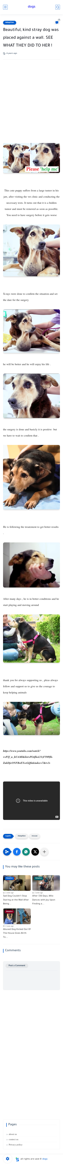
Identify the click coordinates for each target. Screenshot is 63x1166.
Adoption (9, 23)
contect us (13, 1139)
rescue (34, 836)
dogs (31, 7)
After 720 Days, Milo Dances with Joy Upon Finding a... (43, 900)
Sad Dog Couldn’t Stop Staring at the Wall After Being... (16, 900)
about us (13, 1134)
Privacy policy (15, 1144)
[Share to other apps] (44, 852)
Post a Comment (17, 966)
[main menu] (5, 7)
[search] (57, 7)
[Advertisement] (31, 99)
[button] (17, 852)
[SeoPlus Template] (17, 1159)
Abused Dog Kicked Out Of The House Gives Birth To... (17, 933)
